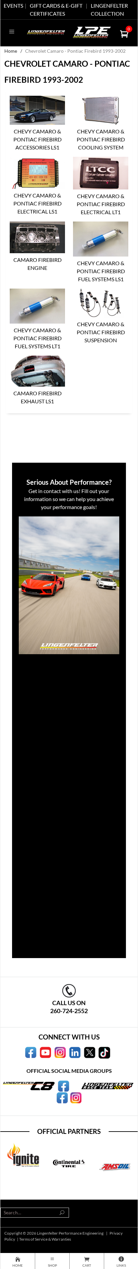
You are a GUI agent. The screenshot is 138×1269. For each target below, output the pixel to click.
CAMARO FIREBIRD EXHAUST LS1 (37, 397)
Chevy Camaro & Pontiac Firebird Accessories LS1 (37, 139)
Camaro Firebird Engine (37, 264)
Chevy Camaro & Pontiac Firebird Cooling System (101, 139)
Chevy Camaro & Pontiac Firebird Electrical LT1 (101, 204)
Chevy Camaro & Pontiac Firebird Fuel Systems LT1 (37, 338)
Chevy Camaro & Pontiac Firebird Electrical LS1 (37, 203)
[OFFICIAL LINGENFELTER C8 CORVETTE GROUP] (63, 1085)
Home (10, 51)
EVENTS (13, 5)
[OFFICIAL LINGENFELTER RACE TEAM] (62, 1097)
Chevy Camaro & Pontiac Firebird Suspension (101, 332)
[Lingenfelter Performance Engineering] (46, 31)
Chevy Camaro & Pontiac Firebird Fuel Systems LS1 (101, 271)
